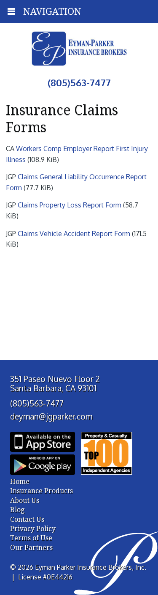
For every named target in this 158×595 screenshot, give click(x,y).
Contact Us (27, 519)
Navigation (52, 11)
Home (19, 482)
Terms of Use (31, 538)
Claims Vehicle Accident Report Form (74, 233)
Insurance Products (41, 491)
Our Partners (31, 548)
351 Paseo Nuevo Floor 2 (55, 379)
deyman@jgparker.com (51, 416)
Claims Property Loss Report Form (69, 205)
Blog (17, 510)
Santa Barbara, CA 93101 (53, 388)
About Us (24, 501)
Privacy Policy (33, 529)
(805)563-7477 (37, 403)
